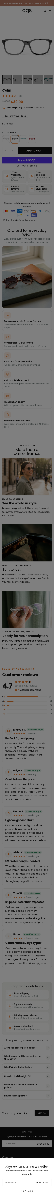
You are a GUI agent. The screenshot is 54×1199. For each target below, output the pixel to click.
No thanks (27, 1191)
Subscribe (42, 1182)
